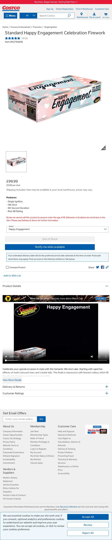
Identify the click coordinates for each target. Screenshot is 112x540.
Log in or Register (38, 449)
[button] (71, 15)
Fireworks (37, 27)
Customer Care (67, 426)
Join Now (34, 431)
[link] (97, 267)
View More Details (12, 379)
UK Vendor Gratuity (12, 498)
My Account (35, 452)
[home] (11, 8)
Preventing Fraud (66, 456)
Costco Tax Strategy (12, 438)
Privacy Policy (9, 442)
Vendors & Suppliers (9, 470)
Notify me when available (50, 247)
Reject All (88, 533)
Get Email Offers (14, 413)
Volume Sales (36, 463)
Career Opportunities (12, 435)
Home (5, 27)
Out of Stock (49, 239)
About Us (8, 426)
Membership (37, 426)
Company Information (13, 431)
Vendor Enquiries (11, 484)
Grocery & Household (20, 27)
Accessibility (64, 473)
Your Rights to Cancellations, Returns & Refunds (69, 442)
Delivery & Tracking (66, 449)
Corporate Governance (13, 452)
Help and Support (66, 431)
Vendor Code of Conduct (14, 495)
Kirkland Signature (11, 456)
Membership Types (39, 435)
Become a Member (69, 506)
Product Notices (65, 452)
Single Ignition (50, 27)
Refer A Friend (37, 438)
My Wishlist (35, 459)
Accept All (88, 517)
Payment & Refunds (67, 435)
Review (88, 525)
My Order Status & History (42, 456)
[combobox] (28, 15)
